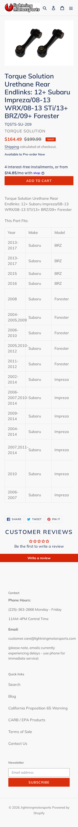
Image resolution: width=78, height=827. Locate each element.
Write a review (39, 558)
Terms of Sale (20, 731)
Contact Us (17, 743)
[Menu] (71, 8)
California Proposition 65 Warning (38, 708)
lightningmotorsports (36, 807)
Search (14, 684)
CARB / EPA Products (26, 720)
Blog (12, 696)
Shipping (12, 146)
